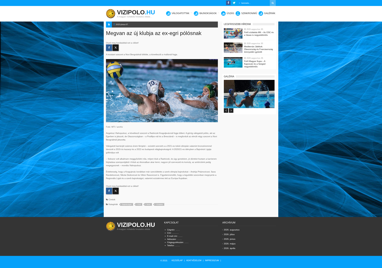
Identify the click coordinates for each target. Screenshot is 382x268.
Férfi (139, 204)
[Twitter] (116, 47)
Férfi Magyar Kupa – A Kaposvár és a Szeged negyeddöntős (254, 64)
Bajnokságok (127, 204)
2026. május (229, 243)
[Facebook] (109, 47)
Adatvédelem (193, 260)
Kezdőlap (177, 260)
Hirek (148, 204)
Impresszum (212, 260)
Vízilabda (159, 204)
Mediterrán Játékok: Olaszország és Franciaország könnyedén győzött (258, 49)
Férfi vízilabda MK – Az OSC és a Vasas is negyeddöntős (259, 33)
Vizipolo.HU (136, 224)
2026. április (229, 248)
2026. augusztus (231, 230)
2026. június (229, 239)
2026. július (229, 234)
